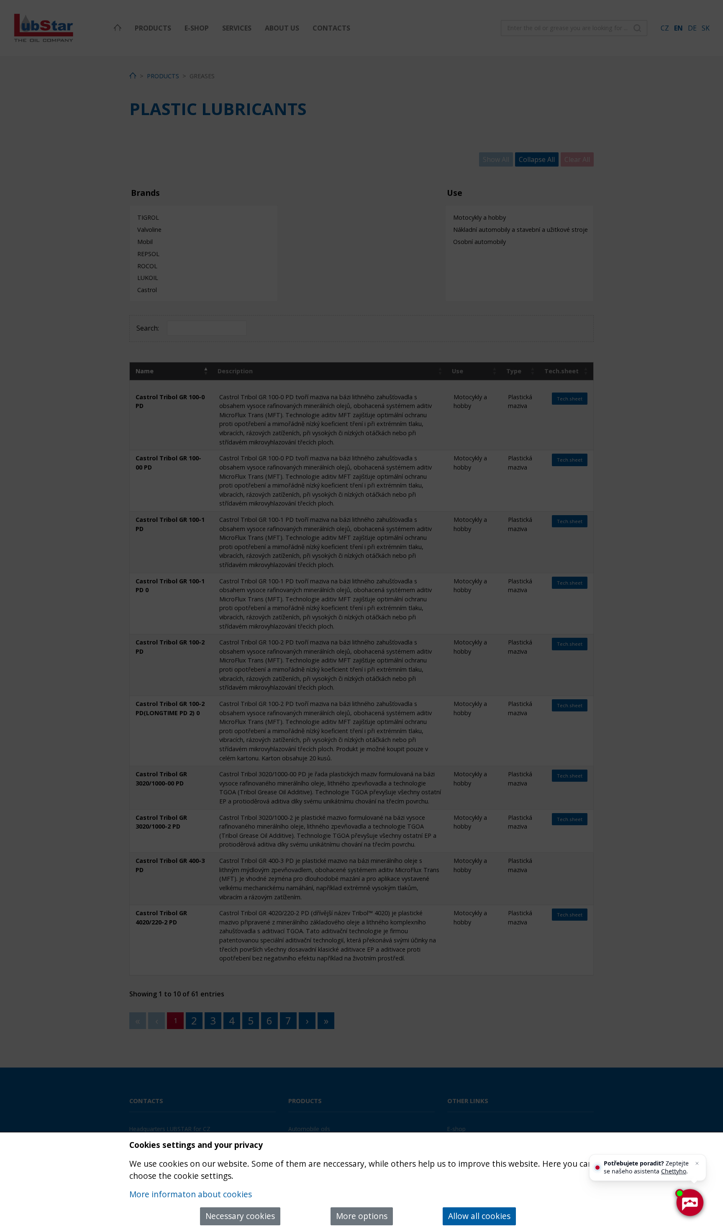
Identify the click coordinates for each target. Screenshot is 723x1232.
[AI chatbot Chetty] (689, 1202)
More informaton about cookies (190, 1194)
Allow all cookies (479, 1216)
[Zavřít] (697, 1163)
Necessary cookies (240, 1216)
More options (361, 1216)
